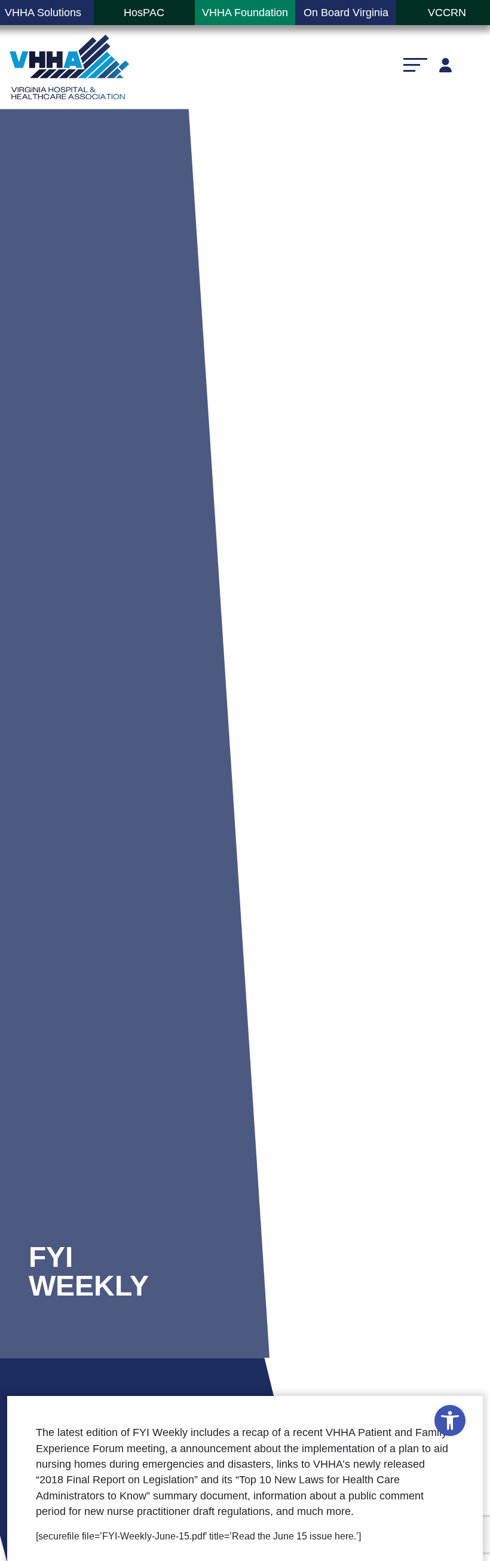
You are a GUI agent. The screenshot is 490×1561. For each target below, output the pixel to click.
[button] (450, 1420)
